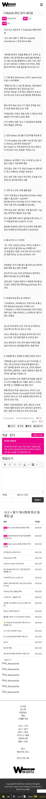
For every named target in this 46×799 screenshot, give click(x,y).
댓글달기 (37, 500)
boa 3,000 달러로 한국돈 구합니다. (16, 636)
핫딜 (23, 715)
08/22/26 (38, 552)
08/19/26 (38, 636)
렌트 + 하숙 (23, 732)
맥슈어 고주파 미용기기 (12, 611)
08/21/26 (38, 558)
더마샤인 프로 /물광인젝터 (13, 591)
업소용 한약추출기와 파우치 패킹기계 (16, 653)
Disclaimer (36, 786)
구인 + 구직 (23, 725)
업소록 (23, 709)
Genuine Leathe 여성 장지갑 (14, 563)
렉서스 (6, 642)
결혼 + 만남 (23, 741)
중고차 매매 (8, 648)
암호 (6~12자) (22, 494)
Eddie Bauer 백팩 (10, 558)
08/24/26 (38, 527)
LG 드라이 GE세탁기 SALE (13, 631)
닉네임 (4, 494)
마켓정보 (23, 712)
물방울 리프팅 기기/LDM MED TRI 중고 (17, 617)
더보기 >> (8, 659)
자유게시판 (23, 738)
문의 (23, 748)
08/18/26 (38, 653)
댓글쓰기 (36, 435)
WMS (28, 789)
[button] (5, 464)
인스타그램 (24, 758)
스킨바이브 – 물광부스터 (12, 597)
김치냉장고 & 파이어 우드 (12, 552)
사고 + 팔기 (11, 512)
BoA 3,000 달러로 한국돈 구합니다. (17, 528)
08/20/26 (38, 569)
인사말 (23, 706)
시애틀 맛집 (23, 718)
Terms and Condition (22, 786)
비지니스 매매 (23, 735)
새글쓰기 (39, 426)
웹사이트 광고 (23, 751)
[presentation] (5, 464)
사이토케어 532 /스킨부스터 (13, 577)
